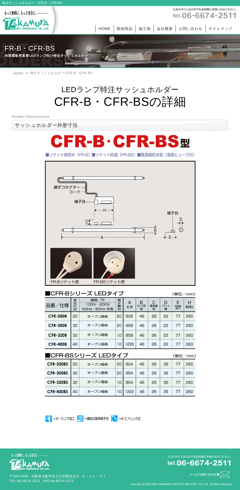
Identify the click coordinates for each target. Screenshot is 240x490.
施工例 (144, 29)
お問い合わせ (190, 29)
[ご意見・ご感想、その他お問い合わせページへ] (210, 478)
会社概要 (164, 29)
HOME (105, 29)
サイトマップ (220, 29)
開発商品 (124, 29)
